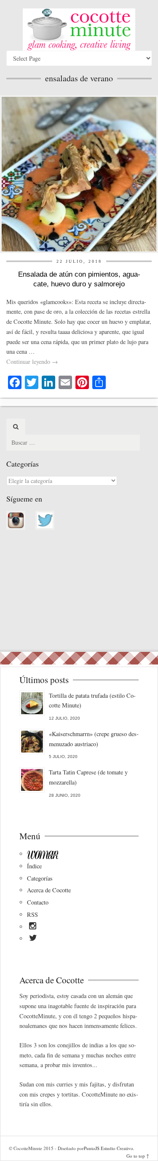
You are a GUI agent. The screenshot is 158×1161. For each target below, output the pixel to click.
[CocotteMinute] (79, 29)
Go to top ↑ (137, 1156)
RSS (32, 914)
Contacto (37, 902)
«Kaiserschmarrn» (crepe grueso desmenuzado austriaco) (94, 739)
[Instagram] (32, 927)
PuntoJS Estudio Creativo (108, 1148)
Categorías (40, 878)
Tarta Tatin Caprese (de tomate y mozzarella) (88, 777)
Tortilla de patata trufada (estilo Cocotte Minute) (92, 700)
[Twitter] (33, 939)
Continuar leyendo (32, 362)
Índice (34, 866)
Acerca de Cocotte (49, 890)
